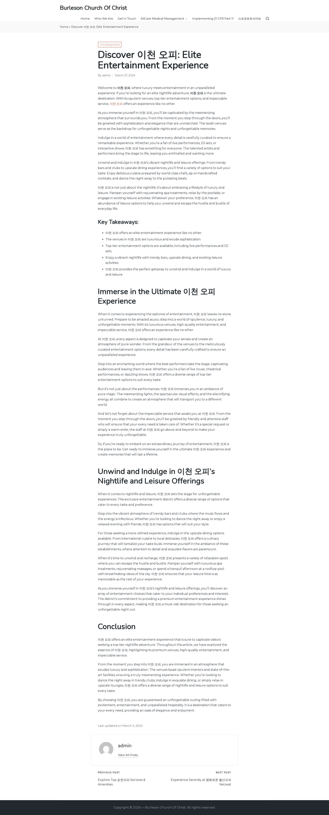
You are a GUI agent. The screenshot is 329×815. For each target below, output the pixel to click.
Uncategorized (110, 44)
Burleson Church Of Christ (93, 8)
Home (64, 27)
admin (125, 745)
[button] (128, 755)
